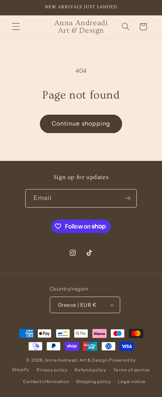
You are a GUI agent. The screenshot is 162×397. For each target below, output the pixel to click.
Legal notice (132, 381)
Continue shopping (81, 123)
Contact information (46, 381)
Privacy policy (52, 370)
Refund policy (90, 370)
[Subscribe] (127, 198)
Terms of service (131, 370)
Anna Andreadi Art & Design (76, 360)
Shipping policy (93, 381)
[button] (15, 26)
